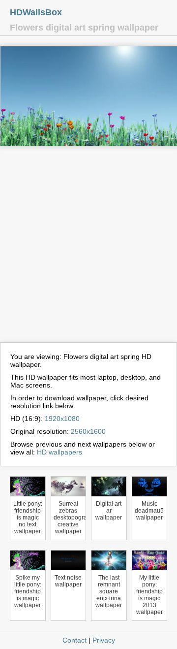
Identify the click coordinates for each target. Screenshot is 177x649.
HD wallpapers (59, 452)
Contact (74, 640)
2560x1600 (88, 431)
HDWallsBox (36, 12)
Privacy (103, 640)
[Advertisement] (88, 248)
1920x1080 (62, 418)
